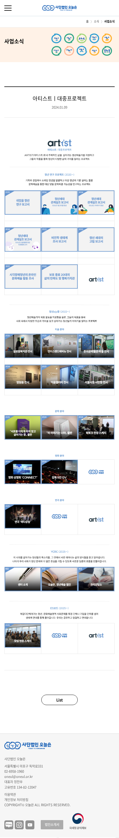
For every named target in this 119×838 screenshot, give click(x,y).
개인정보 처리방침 (16, 799)
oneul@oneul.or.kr (18, 776)
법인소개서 (52, 824)
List (59, 699)
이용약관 (10, 794)
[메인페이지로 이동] (59, 8)
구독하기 (117, 837)
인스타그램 (19, 824)
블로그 (8, 824)
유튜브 (29, 824)
